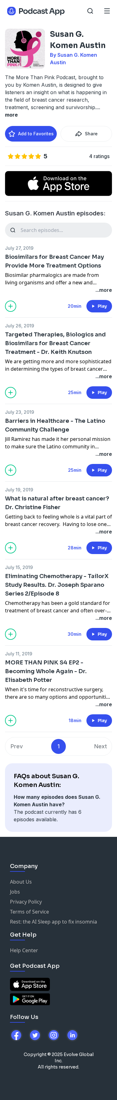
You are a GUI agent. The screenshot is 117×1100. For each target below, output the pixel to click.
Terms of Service (29, 911)
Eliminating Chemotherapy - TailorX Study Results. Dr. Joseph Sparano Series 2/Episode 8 (57, 585)
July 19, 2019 (19, 489)
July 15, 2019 (19, 567)
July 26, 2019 (19, 325)
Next (100, 746)
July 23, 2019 (19, 412)
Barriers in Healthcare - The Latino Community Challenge (55, 425)
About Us (21, 881)
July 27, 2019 (19, 248)
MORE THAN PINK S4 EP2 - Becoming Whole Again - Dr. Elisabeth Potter (46, 671)
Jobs (15, 891)
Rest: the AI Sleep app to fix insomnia (53, 921)
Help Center (24, 950)
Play (102, 306)
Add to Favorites (36, 133)
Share (91, 133)
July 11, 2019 (18, 653)
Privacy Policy (26, 901)
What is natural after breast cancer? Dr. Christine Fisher (57, 503)
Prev (17, 746)
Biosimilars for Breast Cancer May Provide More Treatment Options (54, 261)
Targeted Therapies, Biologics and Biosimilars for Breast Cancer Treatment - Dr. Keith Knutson (55, 343)
